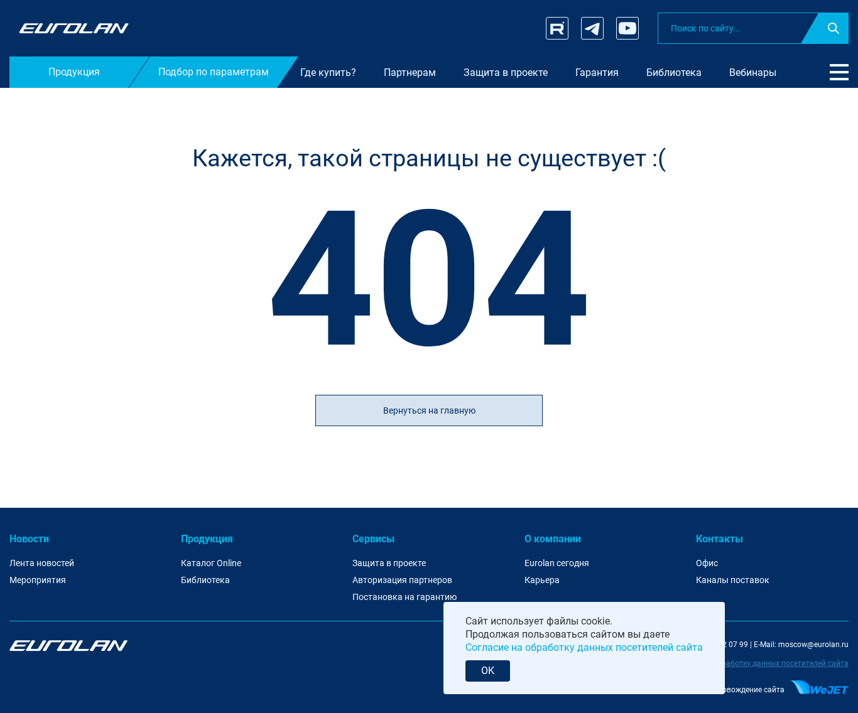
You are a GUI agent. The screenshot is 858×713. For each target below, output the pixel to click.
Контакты (719, 539)
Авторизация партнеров (402, 580)
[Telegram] (592, 28)
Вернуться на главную (429, 410)
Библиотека (205, 580)
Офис (707, 563)
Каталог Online (211, 563)
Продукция (207, 539)
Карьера (542, 580)
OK (487, 671)
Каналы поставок (732, 580)
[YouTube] (627, 28)
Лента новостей (41, 563)
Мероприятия (37, 580)
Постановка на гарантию (404, 597)
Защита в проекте (389, 563)
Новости (29, 539)
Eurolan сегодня (556, 563)
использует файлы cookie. (551, 621)
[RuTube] (557, 28)
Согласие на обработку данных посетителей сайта (758, 663)
